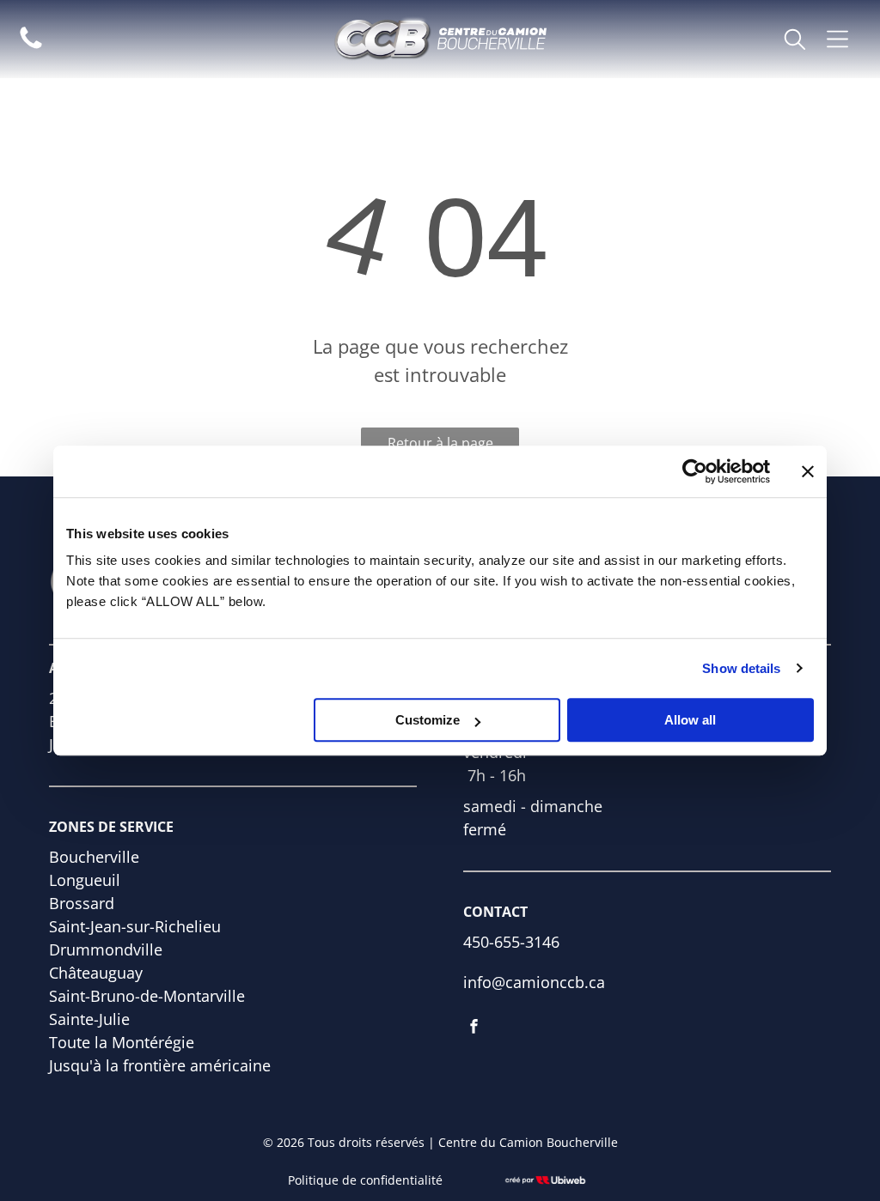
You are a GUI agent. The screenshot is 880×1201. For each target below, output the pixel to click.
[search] (795, 41)
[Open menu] (837, 39)
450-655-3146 (511, 941)
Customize (427, 720)
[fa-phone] (31, 46)
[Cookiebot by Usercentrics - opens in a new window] (695, 471)
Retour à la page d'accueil (440, 446)
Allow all (690, 720)
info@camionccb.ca (534, 982)
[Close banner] (808, 471)
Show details (741, 668)
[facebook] (474, 1028)
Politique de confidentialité (365, 1180)
